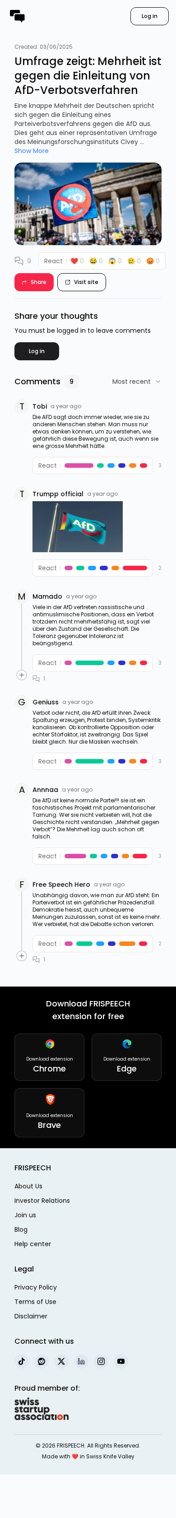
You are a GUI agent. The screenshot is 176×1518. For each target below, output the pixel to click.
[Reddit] (41, 1361)
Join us (25, 1215)
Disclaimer (30, 1316)
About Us (28, 1186)
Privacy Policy (35, 1287)
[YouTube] (121, 1361)
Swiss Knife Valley (110, 1456)
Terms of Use (35, 1301)
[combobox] (137, 381)
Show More (31, 150)
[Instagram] (101, 1361)
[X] (61, 1361)
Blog (21, 1229)
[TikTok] (21, 1361)
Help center (32, 1243)
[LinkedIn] (81, 1361)
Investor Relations (42, 1200)
